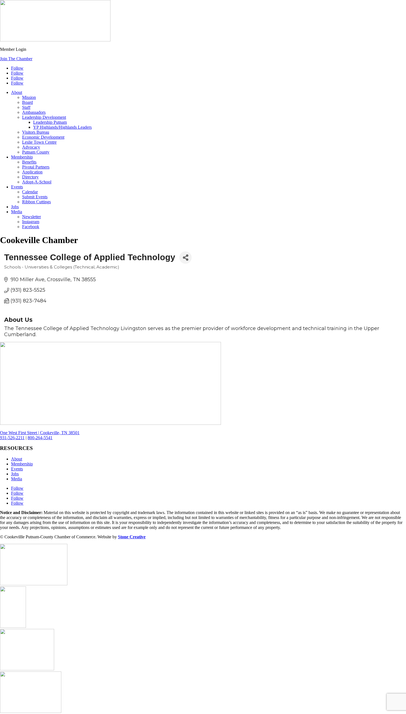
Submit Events (35, 196)
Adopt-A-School (36, 182)
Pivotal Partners (35, 167)
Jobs (15, 206)
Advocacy (31, 147)
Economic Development (43, 137)
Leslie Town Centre (39, 142)
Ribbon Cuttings (36, 201)
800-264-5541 (40, 437)
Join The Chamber (16, 58)
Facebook (30, 226)
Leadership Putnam (50, 122)
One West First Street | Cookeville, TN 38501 (40, 432)
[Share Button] (185, 257)
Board (27, 102)
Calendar (30, 191)
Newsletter (31, 216)
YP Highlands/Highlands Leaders (62, 127)
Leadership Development (44, 117)
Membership (22, 157)
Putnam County (35, 152)
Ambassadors (34, 112)
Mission (29, 97)
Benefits (29, 162)
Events (17, 187)
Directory (30, 177)
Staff (26, 107)
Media (16, 211)
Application (32, 172)
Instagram (30, 221)
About (16, 92)
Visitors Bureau (35, 132)
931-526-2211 (12, 437)
